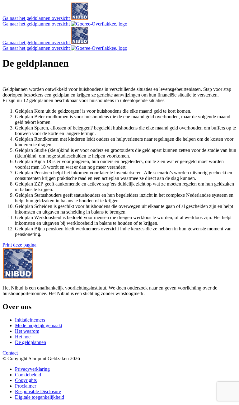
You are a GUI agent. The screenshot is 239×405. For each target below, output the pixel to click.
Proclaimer (25, 386)
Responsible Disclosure (38, 391)
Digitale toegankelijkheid (39, 397)
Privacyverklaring (32, 369)
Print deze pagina (19, 244)
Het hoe (22, 336)
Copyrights (26, 380)
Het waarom (27, 331)
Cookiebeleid (28, 374)
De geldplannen (30, 342)
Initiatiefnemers (30, 320)
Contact (10, 353)
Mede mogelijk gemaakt (38, 325)
